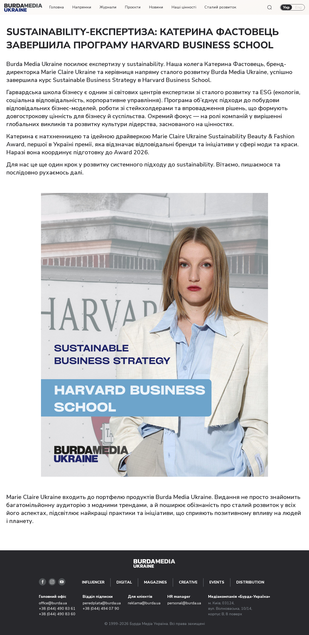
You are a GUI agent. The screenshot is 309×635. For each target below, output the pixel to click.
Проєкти (133, 7)
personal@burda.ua (184, 603)
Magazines (155, 582)
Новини (156, 7)
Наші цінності (184, 7)
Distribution (250, 582)
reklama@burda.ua (144, 603)
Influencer (93, 582)
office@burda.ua (53, 603)
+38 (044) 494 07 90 (101, 608)
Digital (124, 582)
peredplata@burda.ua (102, 603)
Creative (188, 582)
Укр (286, 7)
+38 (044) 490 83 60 (57, 614)
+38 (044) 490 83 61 (57, 608)
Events (216, 582)
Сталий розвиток (220, 7)
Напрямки (81, 7)
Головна (56, 7)
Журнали (108, 7)
